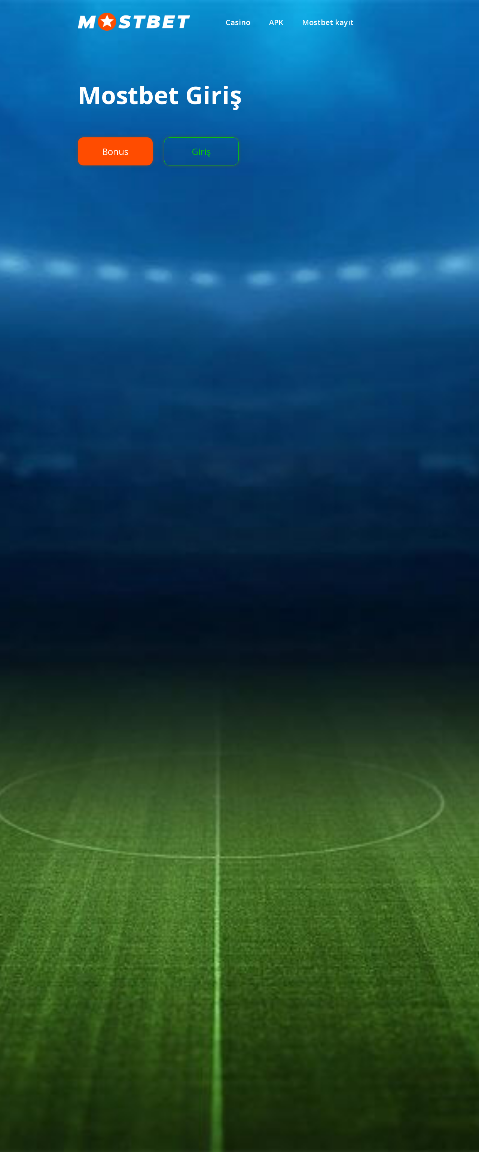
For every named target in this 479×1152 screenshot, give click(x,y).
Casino (238, 22)
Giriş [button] (201, 151)
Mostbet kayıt (328, 22)
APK (276, 22)
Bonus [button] (115, 151)
